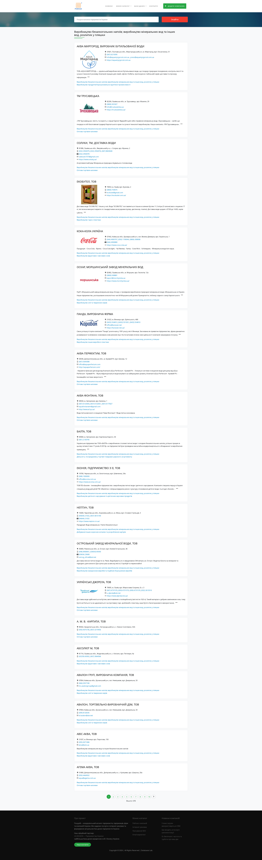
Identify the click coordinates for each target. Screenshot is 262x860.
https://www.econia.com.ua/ (90, 482)
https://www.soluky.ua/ (88, 159)
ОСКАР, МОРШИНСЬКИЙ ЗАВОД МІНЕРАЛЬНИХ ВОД (110, 267)
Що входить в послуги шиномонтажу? (171, 831)
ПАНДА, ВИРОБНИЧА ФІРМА (95, 314)
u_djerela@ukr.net (114, 593)
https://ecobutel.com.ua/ (116, 195)
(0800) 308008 (135, 239)
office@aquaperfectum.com (89, 364)
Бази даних (139, 6)
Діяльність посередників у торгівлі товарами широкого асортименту (104, 457)
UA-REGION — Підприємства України (88, 836)
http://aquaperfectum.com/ (89, 367)
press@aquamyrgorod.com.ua (142, 57)
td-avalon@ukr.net (86, 715)
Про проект (80, 818)
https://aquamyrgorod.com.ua (118, 60)
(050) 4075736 (84, 630)
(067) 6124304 (84, 404)
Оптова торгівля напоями (87, 131)
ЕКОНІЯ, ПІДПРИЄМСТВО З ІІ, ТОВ (98, 468)
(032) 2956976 (95, 151)
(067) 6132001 (95, 404)
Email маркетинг (139, 835)
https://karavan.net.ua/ (116, 328)
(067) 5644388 (84, 362)
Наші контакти (82, 845)
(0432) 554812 (112, 322)
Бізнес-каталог (123, 6)
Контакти (153, 6)
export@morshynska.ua (116, 278)
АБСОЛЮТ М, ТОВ (88, 648)
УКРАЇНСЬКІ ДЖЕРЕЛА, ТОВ (94, 582)
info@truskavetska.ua (115, 107)
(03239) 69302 (84, 656)
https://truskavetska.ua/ (116, 110)
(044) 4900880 (112, 242)
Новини (109, 6)
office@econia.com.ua (87, 479)
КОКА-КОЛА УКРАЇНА (90, 231)
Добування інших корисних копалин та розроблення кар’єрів (101, 532)
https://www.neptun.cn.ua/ (89, 521)
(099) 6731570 (135, 590)
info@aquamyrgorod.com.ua (118, 57)
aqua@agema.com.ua (87, 778)
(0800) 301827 (112, 104)
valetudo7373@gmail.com (89, 157)
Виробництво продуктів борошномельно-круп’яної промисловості (103, 85)
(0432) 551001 (123, 322)
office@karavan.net (114, 325)
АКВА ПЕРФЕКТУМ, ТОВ (91, 353)
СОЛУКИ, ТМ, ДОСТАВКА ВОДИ (96, 143)
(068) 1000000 (84, 476)
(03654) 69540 (95, 552)
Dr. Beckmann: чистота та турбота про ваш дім (172, 837)
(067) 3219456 (95, 630)
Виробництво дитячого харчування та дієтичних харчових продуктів (104, 496)
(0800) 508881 (112, 275)
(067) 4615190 (95, 516)
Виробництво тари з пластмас (89, 220)
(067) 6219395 (112, 54)
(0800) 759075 (112, 190)
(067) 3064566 (95, 656)
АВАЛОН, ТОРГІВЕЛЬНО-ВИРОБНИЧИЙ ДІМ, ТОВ (108, 704)
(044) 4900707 (112, 239)
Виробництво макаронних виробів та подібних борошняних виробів (104, 571)
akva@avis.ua (84, 745)
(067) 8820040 (107, 151)
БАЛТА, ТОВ (84, 431)
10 (149, 797)
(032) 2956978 (84, 154)
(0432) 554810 (135, 322)
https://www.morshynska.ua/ (118, 281)
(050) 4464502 (84, 775)
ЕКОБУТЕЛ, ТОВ (86, 181)
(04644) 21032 (84, 516)
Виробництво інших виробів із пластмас (93, 342)
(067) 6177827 (107, 404)
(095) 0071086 (84, 742)
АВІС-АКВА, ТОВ (87, 734)
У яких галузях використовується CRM (171, 824)
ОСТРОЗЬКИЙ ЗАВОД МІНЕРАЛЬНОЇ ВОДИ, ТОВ (107, 543)
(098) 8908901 (84, 552)
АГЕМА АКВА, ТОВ (88, 767)
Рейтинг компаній (140, 823)
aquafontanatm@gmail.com (90, 406)
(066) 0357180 (84, 683)
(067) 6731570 (112, 590)
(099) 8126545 (84, 713)
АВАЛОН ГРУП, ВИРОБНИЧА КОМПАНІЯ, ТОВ (105, 675)
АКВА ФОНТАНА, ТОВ (90, 395)
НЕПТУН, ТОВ (85, 507)
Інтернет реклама (140, 827)
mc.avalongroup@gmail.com (90, 686)
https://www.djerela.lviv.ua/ (117, 596)
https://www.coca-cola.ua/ (117, 245)
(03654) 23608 (84, 554)
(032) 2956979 (84, 151)
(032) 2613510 (146, 590)
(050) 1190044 (123, 239)
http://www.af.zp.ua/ (87, 409)
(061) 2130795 (84, 440)
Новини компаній (171, 818)
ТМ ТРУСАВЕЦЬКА (88, 96)
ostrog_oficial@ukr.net (87, 557)
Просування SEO (139, 831)
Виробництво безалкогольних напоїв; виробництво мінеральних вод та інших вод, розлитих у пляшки (118, 82)
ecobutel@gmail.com (115, 192)
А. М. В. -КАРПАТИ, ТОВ (91, 621)
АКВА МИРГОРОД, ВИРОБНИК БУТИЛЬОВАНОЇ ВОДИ (110, 46)
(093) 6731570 (123, 590)
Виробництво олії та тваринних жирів (92, 303)
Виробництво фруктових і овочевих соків (93, 256)
